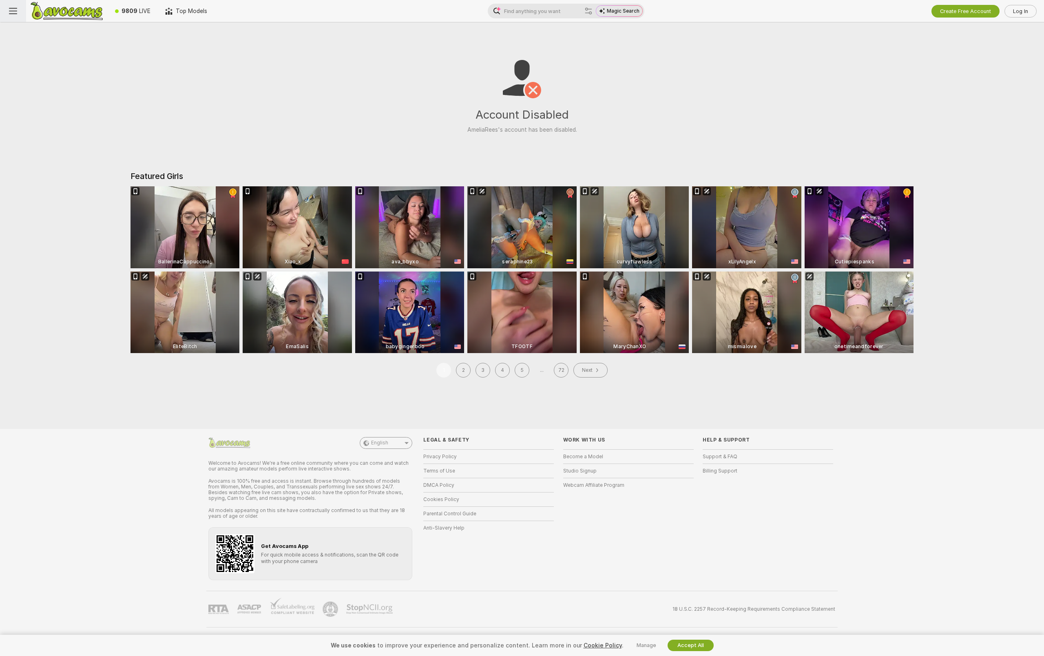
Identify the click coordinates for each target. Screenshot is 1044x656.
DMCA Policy (438, 485)
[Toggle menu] (13, 11)
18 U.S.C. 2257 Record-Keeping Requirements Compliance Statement (753, 609)
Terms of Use (439, 471)
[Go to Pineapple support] (331, 609)
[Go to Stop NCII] (370, 609)
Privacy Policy (440, 456)
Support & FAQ (720, 456)
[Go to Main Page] (67, 11)
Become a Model (583, 456)
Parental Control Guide (449, 514)
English (379, 443)
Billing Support (720, 471)
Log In (1020, 11)
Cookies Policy (441, 499)
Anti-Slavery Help (443, 528)
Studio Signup (580, 471)
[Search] (588, 11)
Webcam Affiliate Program (593, 485)
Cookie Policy (603, 645)
